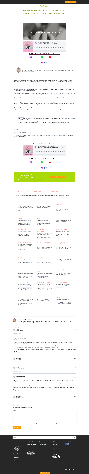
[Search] (74, 438)
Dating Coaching (16, 449)
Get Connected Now (45, 472)
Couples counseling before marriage (24, 231)
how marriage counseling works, (64, 233)
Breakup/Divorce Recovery (17, 457)
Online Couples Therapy (61, 269)
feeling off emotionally (54, 93)
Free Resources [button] (43, 13)
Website (57, 423)
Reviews (50, 13)
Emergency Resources (30, 454)
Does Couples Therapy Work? (24, 242)
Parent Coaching (16, 450)
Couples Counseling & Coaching (28, 10)
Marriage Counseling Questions (29, 191)
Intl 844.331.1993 (55, 445)
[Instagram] (68, 444)
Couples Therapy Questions (54, 191)
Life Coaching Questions (30, 451)
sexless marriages (21, 117)
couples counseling (46, 78)
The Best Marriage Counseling (62, 282)
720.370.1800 (55, 444)
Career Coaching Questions (31, 452)
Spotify (45, 56)
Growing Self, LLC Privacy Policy (72, 471)
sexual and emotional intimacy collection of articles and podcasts (55, 135)
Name (14, 423)
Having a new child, (22, 89)
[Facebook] (66, 444)
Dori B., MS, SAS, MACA (26, 132)
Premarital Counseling (37, 10)
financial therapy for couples (27, 288)
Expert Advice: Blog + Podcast (31, 444)
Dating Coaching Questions (31, 453)
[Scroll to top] (3, 471)
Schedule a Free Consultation (58, 176)
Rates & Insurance (42, 446)
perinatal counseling (24, 285)
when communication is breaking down (66, 93)
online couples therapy (61, 275)
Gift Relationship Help (61, 256)
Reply (75, 329)
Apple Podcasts (36, 56)
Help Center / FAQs (42, 445)
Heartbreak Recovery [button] (62, 10)
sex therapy (53, 78)
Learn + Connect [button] (35, 13)
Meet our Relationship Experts (43, 282)
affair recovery (24, 287)
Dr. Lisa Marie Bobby (17, 132)
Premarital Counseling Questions (32, 445)
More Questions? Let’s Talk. (43, 295)
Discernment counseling (22, 276)
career (41, 89)
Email (36, 423)
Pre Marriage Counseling (23, 229)
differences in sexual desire (30, 118)
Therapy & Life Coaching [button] (46, 10)
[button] (64, 14)
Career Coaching (55, 10)
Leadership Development (17, 462)
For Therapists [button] (56, 13)
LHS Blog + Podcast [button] (26, 13)
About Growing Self (43, 444)
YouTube (53, 56)
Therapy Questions (29, 450)
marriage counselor (19, 104)
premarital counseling (28, 233)
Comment (15, 410)
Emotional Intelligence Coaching (18, 456)
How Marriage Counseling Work (63, 229)
